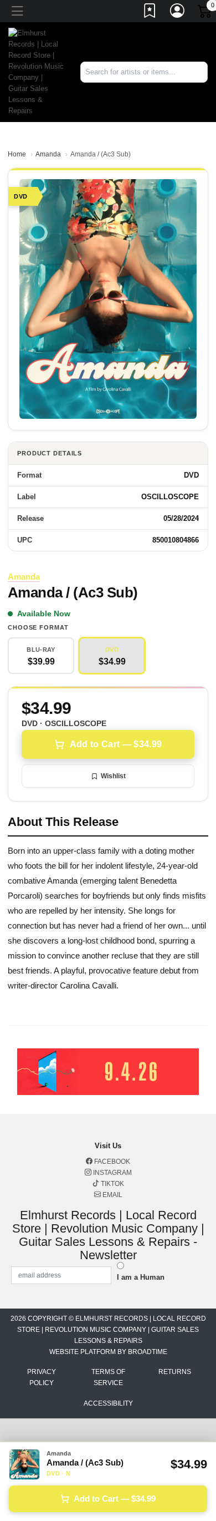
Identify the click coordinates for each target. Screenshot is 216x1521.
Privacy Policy (41, 1377)
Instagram (111, 1173)
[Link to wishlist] (150, 12)
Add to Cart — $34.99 (116, 744)
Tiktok (111, 1184)
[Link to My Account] (178, 12)
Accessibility (108, 1403)
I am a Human (140, 1277)
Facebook (111, 1161)
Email (111, 1195)
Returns (174, 1372)
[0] (205, 13)
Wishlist (113, 776)
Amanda (48, 154)
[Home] (36, 71)
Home (17, 154)
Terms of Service (108, 1377)
